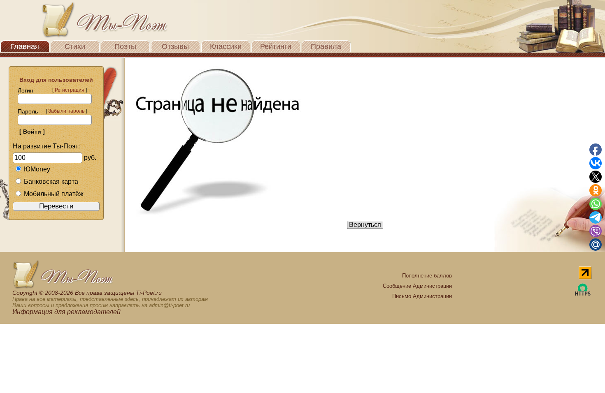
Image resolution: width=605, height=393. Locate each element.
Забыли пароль (66, 111)
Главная (24, 46)
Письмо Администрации (422, 296)
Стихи (75, 46)
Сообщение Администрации (417, 286)
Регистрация (69, 90)
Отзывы (175, 46)
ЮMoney (37, 169)
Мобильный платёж (54, 193)
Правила (326, 46)
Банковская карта (51, 181)
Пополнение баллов (427, 276)
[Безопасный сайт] (582, 294)
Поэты (125, 46)
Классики (226, 46)
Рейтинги (275, 46)
